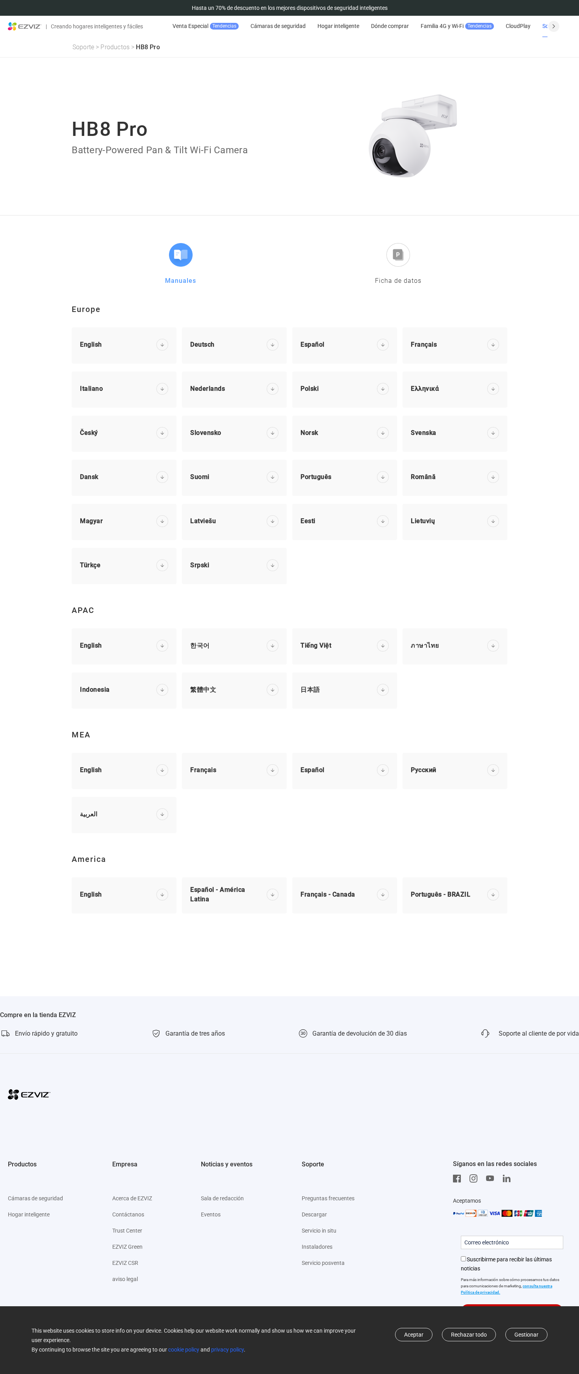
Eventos (211, 1214)
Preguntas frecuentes (328, 1198)
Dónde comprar (390, 26)
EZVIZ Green (127, 1247)
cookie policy (183, 1349)
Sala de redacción (222, 1198)
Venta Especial (204, 26)
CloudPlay (518, 26)
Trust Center (127, 1230)
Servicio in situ (319, 1230)
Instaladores (317, 1247)
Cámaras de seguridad (278, 26)
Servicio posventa (323, 1263)
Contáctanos (128, 1214)
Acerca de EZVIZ (132, 1198)
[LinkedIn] (508, 1179)
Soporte (83, 47)
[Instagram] (475, 1179)
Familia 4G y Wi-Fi (456, 26)
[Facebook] (459, 1179)
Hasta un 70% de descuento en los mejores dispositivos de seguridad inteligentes (290, 8)
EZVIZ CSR (125, 1263)
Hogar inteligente (338, 26)
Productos (115, 47)
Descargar (314, 1214)
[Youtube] (492, 1179)
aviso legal (125, 1279)
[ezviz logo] (25, 26)
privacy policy (227, 1349)
